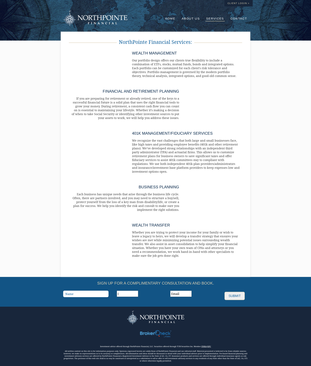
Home (170, 18)
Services (215, 18)
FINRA (204, 346)
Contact (238, 18)
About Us (191, 18)
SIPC (209, 346)
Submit (235, 296)
